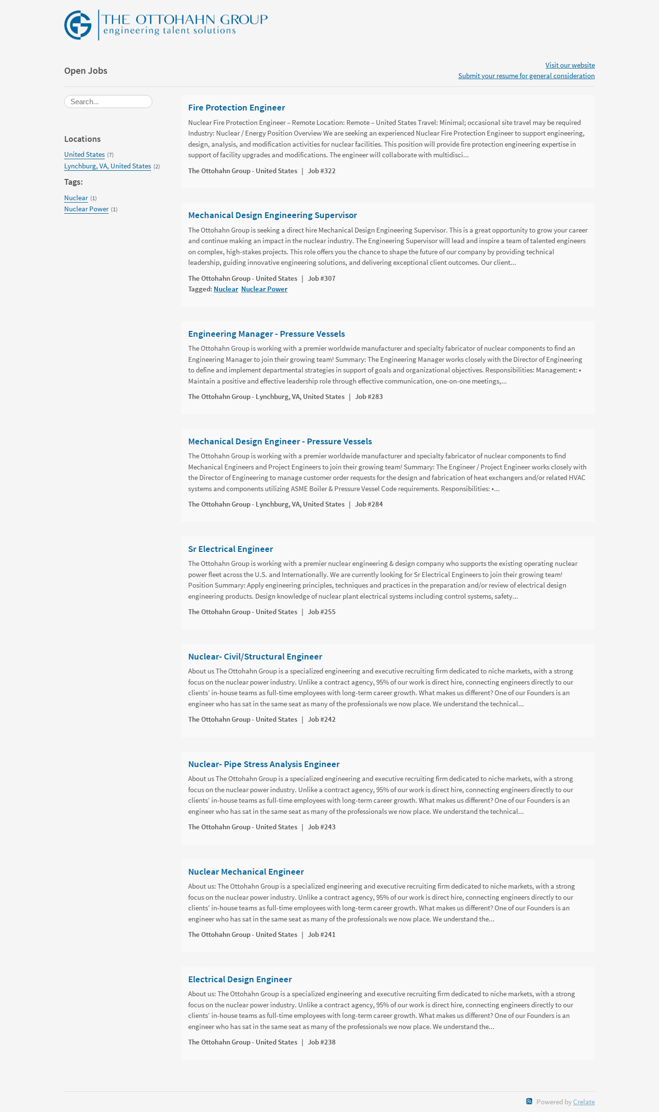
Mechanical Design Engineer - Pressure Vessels (280, 441)
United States (84, 154)
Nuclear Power (86, 208)
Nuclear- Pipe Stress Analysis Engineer (264, 764)
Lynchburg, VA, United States (107, 165)
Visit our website (570, 64)
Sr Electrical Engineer (230, 549)
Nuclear (76, 197)
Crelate (584, 1101)
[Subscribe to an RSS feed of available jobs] (529, 1101)
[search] (108, 101)
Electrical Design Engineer (240, 979)
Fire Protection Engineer (236, 107)
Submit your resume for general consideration (526, 75)
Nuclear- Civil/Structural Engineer (255, 656)
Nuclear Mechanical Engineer (246, 871)
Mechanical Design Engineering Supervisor (272, 215)
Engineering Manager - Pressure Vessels (266, 334)
